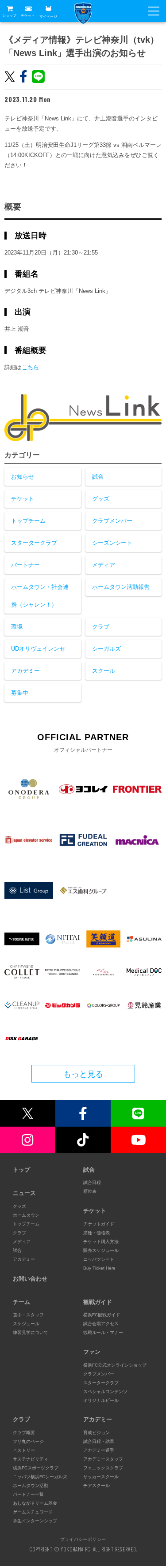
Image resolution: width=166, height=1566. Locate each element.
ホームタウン (26, 1215)
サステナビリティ (30, 1459)
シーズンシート (112, 542)
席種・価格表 (96, 1232)
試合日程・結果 (98, 1441)
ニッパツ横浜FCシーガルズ (40, 1476)
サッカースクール (101, 1476)
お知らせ (22, 476)
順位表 (90, 1191)
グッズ (100, 498)
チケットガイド (98, 1223)
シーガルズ (106, 648)
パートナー (25, 565)
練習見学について (30, 1332)
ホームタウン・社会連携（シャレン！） (40, 596)
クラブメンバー (112, 520)
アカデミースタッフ (103, 1459)
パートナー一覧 (28, 1494)
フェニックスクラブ (103, 1467)
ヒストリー (24, 1450)
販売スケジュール (101, 1250)
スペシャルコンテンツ (105, 1391)
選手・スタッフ (28, 1314)
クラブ (100, 626)
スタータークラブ (34, 542)
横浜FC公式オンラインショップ (115, 1365)
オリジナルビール (101, 1400)
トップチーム (28, 520)
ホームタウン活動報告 (121, 587)
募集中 (19, 692)
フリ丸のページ (28, 1441)
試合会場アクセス (101, 1323)
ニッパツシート (98, 1259)
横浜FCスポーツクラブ (35, 1467)
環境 (17, 626)
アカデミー (25, 670)
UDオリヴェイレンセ (38, 648)
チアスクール (96, 1485)
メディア (103, 565)
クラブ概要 (24, 1432)
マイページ (48, 16)
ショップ (9, 16)
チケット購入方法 (101, 1241)
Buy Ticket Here (99, 1268)
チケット (28, 16)
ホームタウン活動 (30, 1485)
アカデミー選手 (98, 1450)
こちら (30, 367)
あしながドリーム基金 (35, 1503)
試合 (98, 476)
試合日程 (92, 1182)
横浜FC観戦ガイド (101, 1314)
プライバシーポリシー (83, 1539)
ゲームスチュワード (33, 1512)
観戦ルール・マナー (103, 1332)
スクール (103, 670)
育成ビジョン (96, 1432)
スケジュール (26, 1323)
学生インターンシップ (35, 1520)
